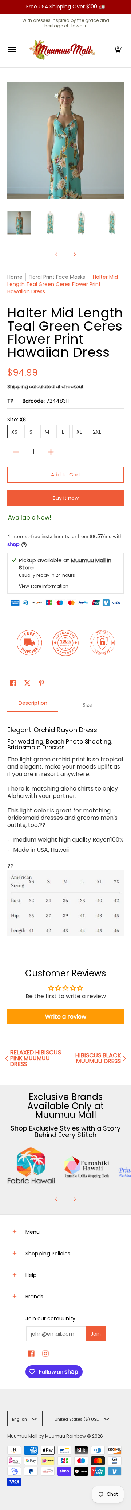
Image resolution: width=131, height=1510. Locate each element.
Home (15, 277)
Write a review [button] (65, 1016)
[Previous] (57, 1199)
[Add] (51, 452)
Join (96, 1333)
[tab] (32, 705)
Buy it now (66, 498)
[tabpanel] (65, 829)
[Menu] (11, 49)
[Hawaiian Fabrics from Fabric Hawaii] (31, 1165)
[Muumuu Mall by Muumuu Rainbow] (63, 50)
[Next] (74, 254)
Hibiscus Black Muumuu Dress (98, 1058)
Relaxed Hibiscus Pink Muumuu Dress (35, 1058)
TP (10, 401)
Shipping (17, 386)
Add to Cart (65, 474)
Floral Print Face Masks (57, 277)
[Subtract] (16, 452)
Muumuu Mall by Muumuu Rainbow (46, 1436)
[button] (117, 49)
